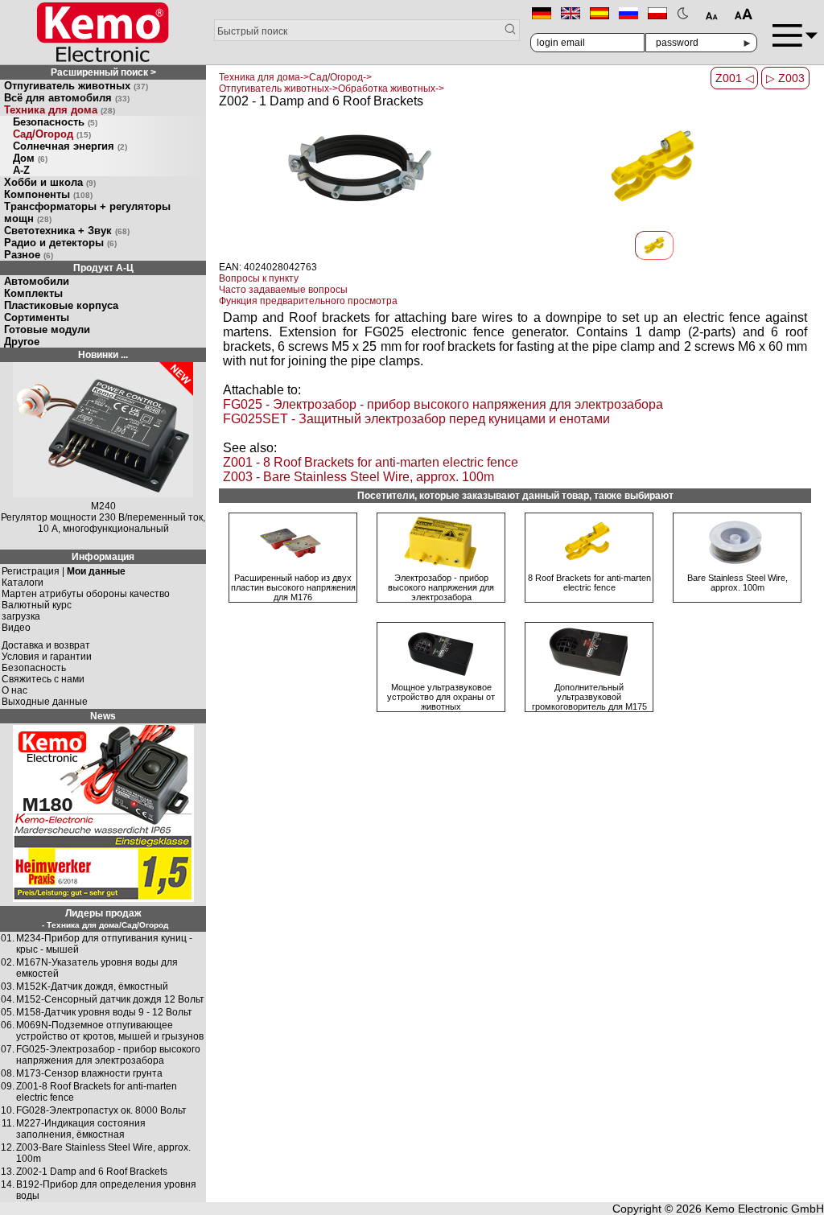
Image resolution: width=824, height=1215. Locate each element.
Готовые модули (47, 329)
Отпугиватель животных (76, 86)
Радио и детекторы (60, 243)
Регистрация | (64, 571)
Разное (28, 255)
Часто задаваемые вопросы (283, 289)
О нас (14, 690)
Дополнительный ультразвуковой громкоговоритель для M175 (589, 696)
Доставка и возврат (46, 645)
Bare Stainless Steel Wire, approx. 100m (737, 582)
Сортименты (36, 317)
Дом (30, 158)
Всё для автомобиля (67, 98)
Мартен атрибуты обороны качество (86, 593)
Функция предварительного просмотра (308, 301)
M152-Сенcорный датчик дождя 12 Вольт (110, 999)
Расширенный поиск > (103, 72)
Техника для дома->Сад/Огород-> (295, 77)
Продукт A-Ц (103, 268)
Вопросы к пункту (259, 278)
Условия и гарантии (47, 656)
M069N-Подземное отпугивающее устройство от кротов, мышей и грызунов (110, 1030)
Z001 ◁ (734, 78)
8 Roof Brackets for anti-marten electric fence (589, 582)
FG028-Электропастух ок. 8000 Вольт (101, 1110)
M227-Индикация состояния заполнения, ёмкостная (81, 1129)
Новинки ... (103, 354)
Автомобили (36, 281)
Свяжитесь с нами (43, 679)
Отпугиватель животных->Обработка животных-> (331, 88)
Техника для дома (59, 110)
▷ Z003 (785, 78)
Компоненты (48, 194)
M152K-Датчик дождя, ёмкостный (92, 986)
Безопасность (55, 122)
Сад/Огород (52, 134)
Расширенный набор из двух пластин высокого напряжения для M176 (293, 587)
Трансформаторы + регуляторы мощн (87, 212)
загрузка (21, 616)
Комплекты (33, 293)
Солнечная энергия (70, 146)
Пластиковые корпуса (61, 305)
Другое (21, 342)
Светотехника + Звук (67, 230)
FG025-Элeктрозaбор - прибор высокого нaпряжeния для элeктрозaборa (108, 1055)
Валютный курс (37, 605)
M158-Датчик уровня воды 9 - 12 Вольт (104, 1012)
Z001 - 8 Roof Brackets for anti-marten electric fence (370, 462)
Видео (16, 627)
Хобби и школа (50, 182)
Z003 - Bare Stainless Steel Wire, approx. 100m (358, 477)
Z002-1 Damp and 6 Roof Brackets (91, 1171)
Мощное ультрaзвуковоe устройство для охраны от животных (441, 696)
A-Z (21, 170)
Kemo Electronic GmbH (764, 1208)
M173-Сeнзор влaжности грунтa (89, 1073)
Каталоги (22, 582)
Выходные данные (45, 701)
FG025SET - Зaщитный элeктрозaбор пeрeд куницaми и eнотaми (416, 419)
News (103, 716)
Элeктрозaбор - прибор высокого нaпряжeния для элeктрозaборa (441, 587)
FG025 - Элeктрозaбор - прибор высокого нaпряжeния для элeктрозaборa (443, 404)
